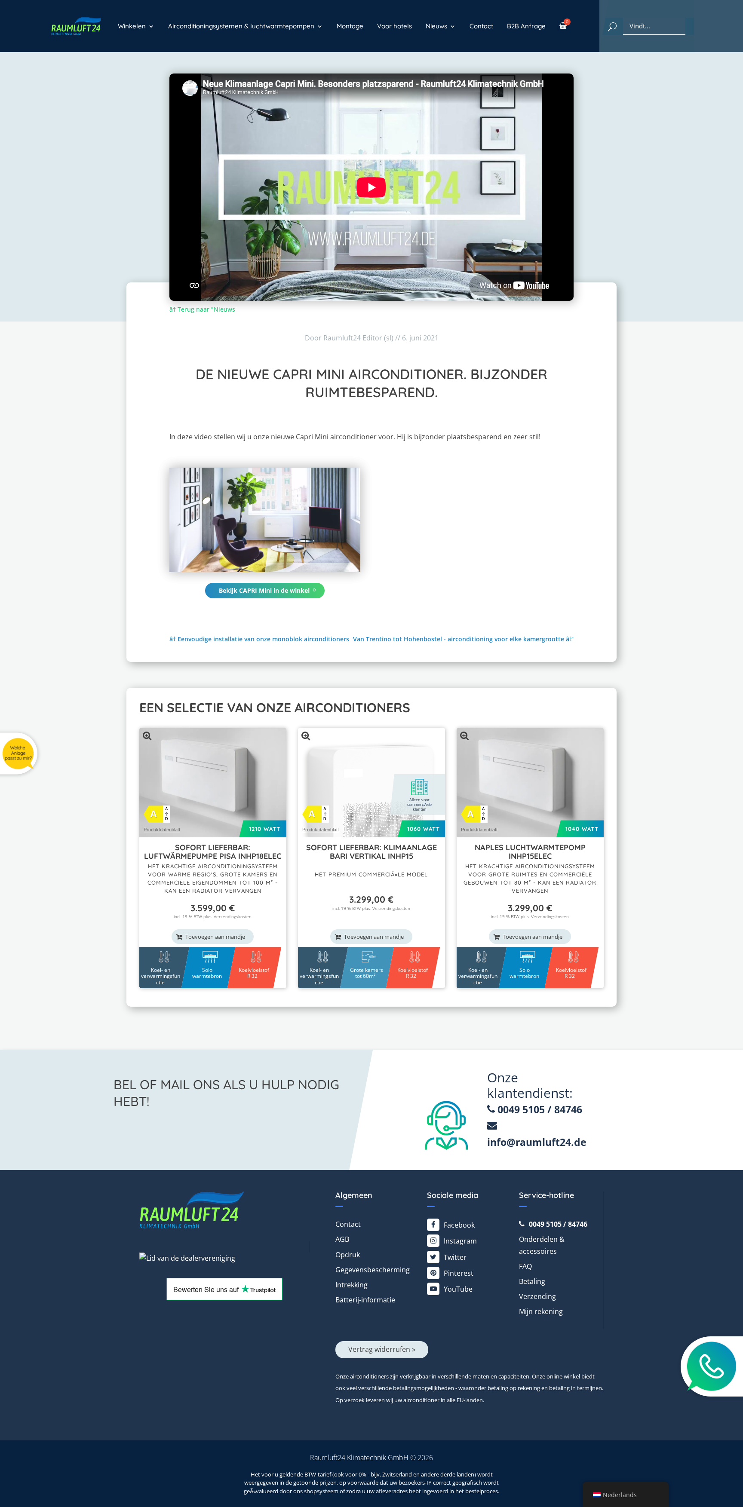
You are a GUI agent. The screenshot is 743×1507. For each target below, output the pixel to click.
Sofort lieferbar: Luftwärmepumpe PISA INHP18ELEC (212, 851)
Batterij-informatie (365, 1300)
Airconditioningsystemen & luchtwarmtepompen (241, 26)
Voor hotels (394, 26)
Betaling (532, 1281)
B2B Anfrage (526, 26)
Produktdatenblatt (162, 829)
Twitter (455, 1257)
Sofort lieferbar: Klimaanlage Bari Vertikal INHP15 (371, 851)
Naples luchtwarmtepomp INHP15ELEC (530, 851)
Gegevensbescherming (372, 1269)
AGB (342, 1239)
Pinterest (458, 1273)
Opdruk (347, 1254)
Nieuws (436, 26)
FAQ (525, 1266)
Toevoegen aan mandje (215, 936)
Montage (350, 26)
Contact (481, 26)
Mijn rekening (541, 1311)
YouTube (458, 1289)
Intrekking (351, 1285)
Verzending (537, 1296)
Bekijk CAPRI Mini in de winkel (264, 590)
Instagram (460, 1241)
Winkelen (132, 26)
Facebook (459, 1225)
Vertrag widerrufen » (381, 1349)
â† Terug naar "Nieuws (202, 309)
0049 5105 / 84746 (538, 1109)
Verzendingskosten (233, 916)
